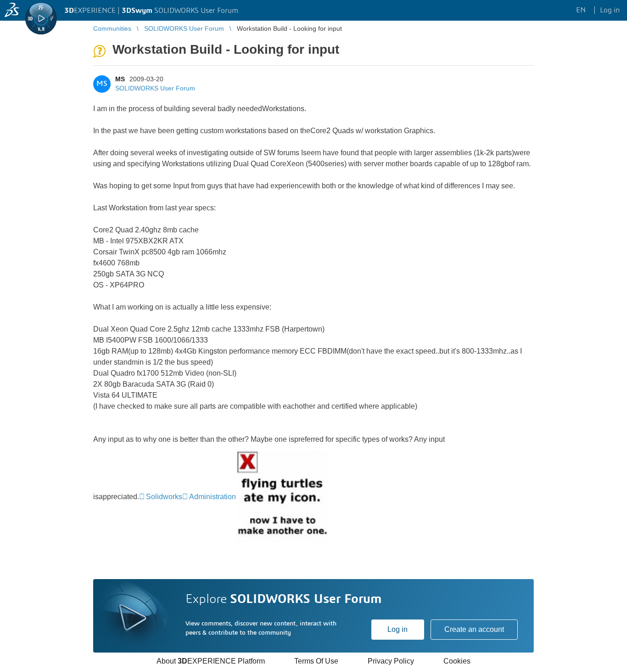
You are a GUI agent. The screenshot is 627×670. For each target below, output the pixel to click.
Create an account (474, 629)
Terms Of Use (316, 661)
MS (120, 79)
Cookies (456, 661)
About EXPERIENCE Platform (211, 661)
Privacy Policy (391, 661)
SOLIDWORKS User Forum (155, 88)
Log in (397, 629)
